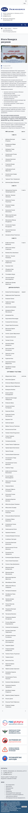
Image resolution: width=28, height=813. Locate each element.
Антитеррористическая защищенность (15, 797)
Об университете (10, 784)
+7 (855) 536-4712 (7, 14)
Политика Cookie (5, 811)
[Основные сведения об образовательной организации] (14, 749)
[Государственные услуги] (14, 723)
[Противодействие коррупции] (14, 758)
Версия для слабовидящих (9, 18)
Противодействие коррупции (13, 793)
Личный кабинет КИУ (7, 20)
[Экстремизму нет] (14, 740)
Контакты (8, 789)
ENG (25, 3)
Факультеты (9, 786)
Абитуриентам (9, 788)
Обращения (9, 791)
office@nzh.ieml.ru (7, 16)
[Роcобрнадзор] (14, 732)
